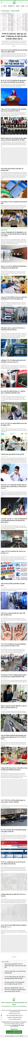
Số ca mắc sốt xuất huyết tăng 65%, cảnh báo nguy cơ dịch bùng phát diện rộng (13, 392)
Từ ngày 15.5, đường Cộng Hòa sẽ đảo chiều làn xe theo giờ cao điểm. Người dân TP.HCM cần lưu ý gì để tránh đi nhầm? (13, 712)
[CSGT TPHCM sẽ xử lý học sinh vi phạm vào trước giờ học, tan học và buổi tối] (14, 817)
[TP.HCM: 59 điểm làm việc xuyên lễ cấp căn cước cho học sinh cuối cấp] (14, 882)
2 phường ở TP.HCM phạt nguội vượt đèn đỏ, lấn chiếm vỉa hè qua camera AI (13, 361)
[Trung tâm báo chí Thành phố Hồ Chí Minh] (14, 2)
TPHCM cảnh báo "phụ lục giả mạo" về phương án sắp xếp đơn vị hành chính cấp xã (14, 36)
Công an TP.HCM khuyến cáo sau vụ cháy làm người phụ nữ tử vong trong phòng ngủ (14, 298)
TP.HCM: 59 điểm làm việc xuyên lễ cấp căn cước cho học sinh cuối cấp (13, 862)
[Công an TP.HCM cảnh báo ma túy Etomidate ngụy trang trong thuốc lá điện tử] (14, 126)
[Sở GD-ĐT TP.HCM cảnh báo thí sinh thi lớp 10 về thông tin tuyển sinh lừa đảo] (14, 284)
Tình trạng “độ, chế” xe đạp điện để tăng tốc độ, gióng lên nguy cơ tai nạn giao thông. (14, 806)
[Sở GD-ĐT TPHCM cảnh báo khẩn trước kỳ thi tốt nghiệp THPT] (14, 442)
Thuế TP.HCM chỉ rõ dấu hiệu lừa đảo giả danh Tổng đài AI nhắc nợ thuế (14, 51)
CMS (12, 1036)
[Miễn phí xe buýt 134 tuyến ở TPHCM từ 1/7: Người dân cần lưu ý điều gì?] (14, 348)
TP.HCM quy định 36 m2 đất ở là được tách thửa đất (15, 972)
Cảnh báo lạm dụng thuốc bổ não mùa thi (12, 454)
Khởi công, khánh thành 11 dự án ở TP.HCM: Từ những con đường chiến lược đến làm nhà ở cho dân (15, 989)
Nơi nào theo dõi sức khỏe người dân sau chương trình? (12, 169)
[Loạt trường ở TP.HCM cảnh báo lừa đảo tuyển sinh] (14, 218)
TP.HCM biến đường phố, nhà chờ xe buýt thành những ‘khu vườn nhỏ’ (15, 977)
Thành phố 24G (11, 6)
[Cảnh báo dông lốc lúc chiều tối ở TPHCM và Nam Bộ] (14, 912)
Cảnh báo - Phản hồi (10, 11)
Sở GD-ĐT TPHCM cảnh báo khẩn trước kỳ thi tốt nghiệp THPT (14, 424)
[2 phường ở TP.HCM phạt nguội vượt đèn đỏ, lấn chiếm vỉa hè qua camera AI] (14, 378)
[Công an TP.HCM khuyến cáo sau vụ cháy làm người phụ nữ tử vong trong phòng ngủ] (14, 315)
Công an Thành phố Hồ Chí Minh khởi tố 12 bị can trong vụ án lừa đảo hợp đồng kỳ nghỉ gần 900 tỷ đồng (14, 233)
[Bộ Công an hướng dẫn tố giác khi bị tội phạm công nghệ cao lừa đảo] (14, 849)
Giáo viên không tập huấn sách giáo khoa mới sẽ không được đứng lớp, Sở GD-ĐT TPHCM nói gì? (13, 737)
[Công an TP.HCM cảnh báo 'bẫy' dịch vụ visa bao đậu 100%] (14, 571)
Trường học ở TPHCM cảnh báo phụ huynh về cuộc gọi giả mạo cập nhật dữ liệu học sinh (13, 675)
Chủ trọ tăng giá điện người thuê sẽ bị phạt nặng (13, 584)
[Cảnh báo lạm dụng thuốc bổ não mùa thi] (14, 472)
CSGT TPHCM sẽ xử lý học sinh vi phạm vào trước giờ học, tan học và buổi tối (13, 801)
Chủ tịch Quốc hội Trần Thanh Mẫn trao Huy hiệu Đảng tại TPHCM (14, 983)
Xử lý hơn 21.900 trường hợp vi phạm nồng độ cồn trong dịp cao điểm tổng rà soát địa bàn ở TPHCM (13, 486)
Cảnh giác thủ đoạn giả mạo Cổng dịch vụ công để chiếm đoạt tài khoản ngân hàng (14, 768)
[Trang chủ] (2, 6)
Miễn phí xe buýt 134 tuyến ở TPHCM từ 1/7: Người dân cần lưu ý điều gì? (13, 328)
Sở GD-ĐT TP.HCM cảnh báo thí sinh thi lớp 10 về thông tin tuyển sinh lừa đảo (14, 267)
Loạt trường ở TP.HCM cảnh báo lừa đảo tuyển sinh (14, 202)
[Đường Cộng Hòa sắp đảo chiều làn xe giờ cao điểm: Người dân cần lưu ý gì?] (14, 723)
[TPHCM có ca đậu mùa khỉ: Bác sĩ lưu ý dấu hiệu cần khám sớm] (14, 631)
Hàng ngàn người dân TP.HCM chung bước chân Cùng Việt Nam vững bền (15, 965)
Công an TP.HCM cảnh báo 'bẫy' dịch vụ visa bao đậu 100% (13, 552)
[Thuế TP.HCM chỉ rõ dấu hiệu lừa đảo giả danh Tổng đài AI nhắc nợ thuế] (14, 68)
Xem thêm (14, 957)
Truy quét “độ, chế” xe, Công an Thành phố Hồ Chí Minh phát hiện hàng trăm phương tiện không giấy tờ (14, 520)
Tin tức (4, 6)
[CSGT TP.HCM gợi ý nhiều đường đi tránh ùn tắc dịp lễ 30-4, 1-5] (14, 943)
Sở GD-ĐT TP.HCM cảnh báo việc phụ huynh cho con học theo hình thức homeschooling (13, 81)
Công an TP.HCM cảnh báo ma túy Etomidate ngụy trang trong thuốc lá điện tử (13, 110)
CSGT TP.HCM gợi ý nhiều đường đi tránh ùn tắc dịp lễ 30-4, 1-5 (13, 926)
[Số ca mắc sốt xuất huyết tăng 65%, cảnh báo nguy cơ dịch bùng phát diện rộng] (14, 411)
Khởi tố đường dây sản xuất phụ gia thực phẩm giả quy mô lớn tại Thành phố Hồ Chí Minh (14, 139)
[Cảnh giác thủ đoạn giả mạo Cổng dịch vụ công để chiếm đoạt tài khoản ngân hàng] (14, 788)
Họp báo (18, 6)
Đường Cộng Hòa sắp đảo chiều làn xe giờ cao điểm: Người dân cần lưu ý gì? (14, 706)
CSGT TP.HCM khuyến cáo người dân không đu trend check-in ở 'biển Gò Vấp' (13, 645)
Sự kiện (22, 6)
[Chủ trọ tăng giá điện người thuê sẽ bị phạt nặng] (14, 601)
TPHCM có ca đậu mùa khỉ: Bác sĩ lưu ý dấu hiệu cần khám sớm (13, 614)
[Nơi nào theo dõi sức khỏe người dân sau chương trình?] (14, 189)
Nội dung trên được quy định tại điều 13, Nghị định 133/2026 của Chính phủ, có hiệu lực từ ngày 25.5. (13, 589)
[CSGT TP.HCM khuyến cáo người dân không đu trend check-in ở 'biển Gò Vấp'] (14, 662)
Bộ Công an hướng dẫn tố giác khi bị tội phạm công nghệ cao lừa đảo (13, 830)
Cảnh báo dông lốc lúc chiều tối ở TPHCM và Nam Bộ (13, 895)
